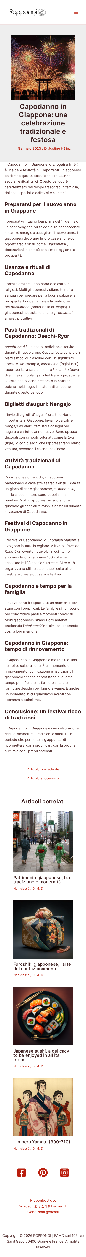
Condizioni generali (43, 1212)
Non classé (21, 888)
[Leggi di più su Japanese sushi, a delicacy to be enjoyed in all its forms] (42, 1016)
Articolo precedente (43, 769)
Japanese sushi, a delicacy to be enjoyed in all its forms (41, 1055)
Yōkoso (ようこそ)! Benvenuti (43, 1206)
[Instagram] (64, 1172)
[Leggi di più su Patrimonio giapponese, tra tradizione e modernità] (42, 841)
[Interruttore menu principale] (76, 12)
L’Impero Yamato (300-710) (41, 1141)
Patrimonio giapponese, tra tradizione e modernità (41, 879)
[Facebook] (21, 1172)
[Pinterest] (43, 1172)
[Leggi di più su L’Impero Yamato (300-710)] (42, 1106)
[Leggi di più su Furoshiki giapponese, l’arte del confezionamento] (42, 929)
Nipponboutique (43, 1200)
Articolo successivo (43, 778)
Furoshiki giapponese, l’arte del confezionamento (42, 966)
